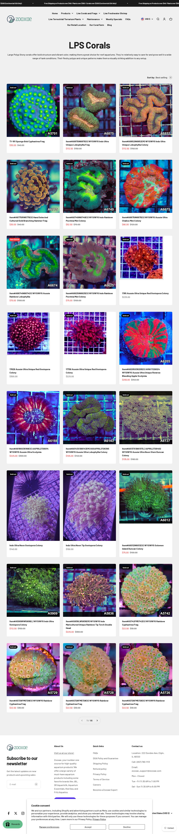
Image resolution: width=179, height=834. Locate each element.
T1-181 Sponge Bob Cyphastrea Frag (27, 141)
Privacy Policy (99, 819)
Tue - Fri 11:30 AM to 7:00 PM (145, 781)
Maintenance (93, 19)
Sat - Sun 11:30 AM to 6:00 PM (146, 786)
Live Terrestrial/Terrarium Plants (65, 19)
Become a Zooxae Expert (105, 789)
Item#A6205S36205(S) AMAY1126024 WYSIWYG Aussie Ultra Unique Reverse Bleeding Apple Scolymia (141, 372)
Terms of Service (101, 779)
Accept (88, 827)
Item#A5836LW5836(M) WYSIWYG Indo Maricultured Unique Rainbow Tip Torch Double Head (89, 624)
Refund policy (100, 768)
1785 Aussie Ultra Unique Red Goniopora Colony (145, 293)
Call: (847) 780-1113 (141, 761)
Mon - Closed (138, 776)
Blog (109, 25)
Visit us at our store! (64, 753)
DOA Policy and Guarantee (105, 758)
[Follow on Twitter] (16, 813)
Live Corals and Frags (86, 13)
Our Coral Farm (97, 25)
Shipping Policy (100, 763)
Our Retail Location (76, 25)
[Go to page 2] (97, 720)
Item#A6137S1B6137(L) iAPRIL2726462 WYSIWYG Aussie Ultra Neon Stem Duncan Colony (143, 452)
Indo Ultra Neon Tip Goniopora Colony (84, 545)
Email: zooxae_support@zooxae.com (146, 769)
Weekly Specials (114, 19)
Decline (127, 827)
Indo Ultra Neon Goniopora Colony (26, 545)
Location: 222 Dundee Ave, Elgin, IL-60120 (148, 755)
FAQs (127, 19)
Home (55, 13)
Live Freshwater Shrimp (115, 13)
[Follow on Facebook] (8, 813)
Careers (97, 784)
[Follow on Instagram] (23, 813)
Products (65, 13)
